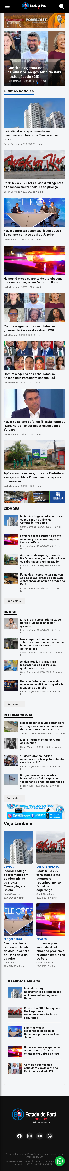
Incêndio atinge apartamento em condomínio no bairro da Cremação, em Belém (41, 519)
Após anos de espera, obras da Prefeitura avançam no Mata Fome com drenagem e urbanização (42, 558)
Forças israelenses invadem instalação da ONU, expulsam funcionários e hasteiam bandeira (42, 778)
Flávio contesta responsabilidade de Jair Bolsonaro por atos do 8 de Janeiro (41, 1032)
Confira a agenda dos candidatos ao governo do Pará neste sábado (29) (41, 1068)
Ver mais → (14, 601)
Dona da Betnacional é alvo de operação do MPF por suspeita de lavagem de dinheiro (42, 684)
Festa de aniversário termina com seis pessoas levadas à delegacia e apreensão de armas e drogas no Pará (42, 579)
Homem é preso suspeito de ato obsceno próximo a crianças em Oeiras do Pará (40, 539)
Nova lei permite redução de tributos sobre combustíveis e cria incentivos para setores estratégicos (42, 644)
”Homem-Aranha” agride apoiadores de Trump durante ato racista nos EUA (42, 759)
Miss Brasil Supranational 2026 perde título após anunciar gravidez (40, 623)
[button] (31, 83)
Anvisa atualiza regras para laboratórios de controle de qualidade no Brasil (38, 665)
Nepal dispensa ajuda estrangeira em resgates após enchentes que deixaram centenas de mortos (42, 726)
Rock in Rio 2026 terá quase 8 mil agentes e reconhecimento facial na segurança (42, 1013)
